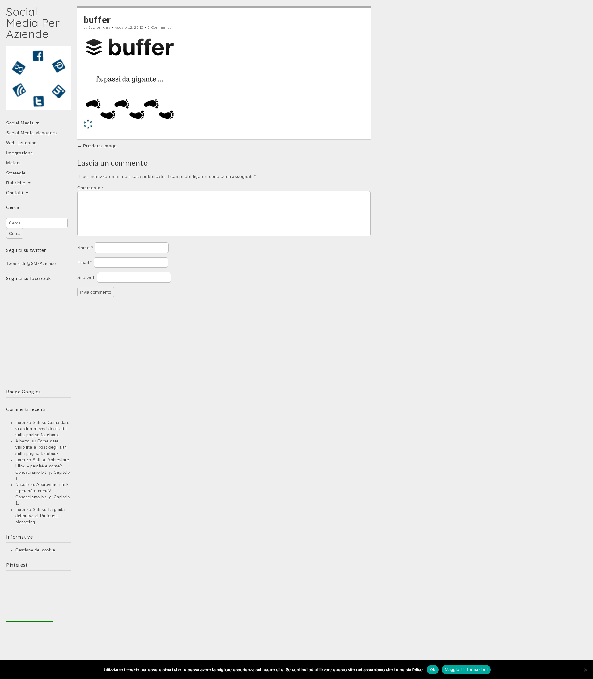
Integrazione (19, 152)
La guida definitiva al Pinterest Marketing (40, 516)
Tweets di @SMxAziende (31, 264)
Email (84, 262)
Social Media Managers (31, 132)
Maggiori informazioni (466, 669)
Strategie (16, 172)
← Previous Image (97, 145)
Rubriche (16, 182)
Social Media (20, 122)
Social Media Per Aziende (33, 23)
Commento (90, 187)
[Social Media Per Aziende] (38, 82)
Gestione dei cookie (35, 550)
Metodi (13, 162)
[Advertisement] (29, 598)
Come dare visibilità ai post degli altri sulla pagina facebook (42, 429)
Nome (85, 247)
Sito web (86, 277)
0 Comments (159, 27)
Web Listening (21, 142)
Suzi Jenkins (99, 27)
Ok (432, 669)
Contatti (14, 192)
